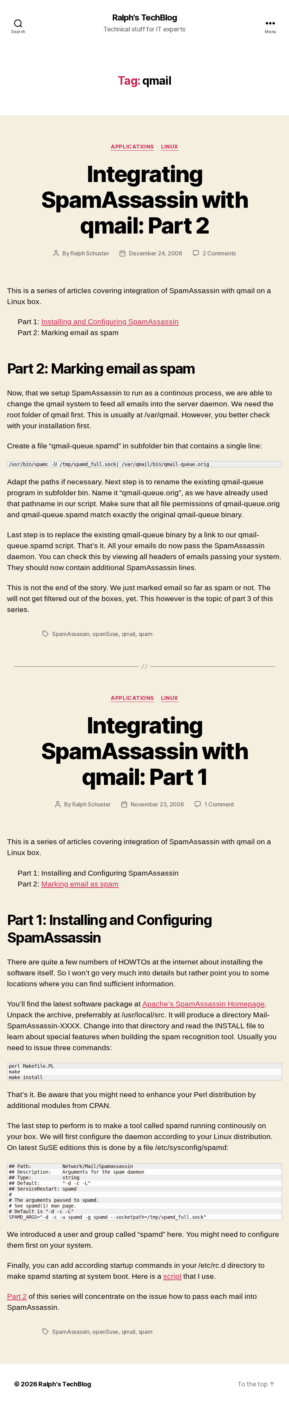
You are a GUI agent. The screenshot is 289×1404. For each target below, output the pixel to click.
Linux (169, 147)
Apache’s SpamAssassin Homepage (203, 1004)
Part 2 (17, 1296)
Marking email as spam (80, 884)
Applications (132, 147)
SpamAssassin (71, 633)
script (172, 1276)
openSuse (105, 633)
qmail (129, 633)
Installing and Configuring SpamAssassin (110, 322)
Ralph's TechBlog (144, 17)
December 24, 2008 (155, 253)
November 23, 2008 (157, 804)
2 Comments (219, 253)
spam (146, 633)
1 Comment (219, 804)
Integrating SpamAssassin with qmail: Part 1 (144, 751)
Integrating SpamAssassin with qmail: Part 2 (144, 199)
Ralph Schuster (89, 253)
